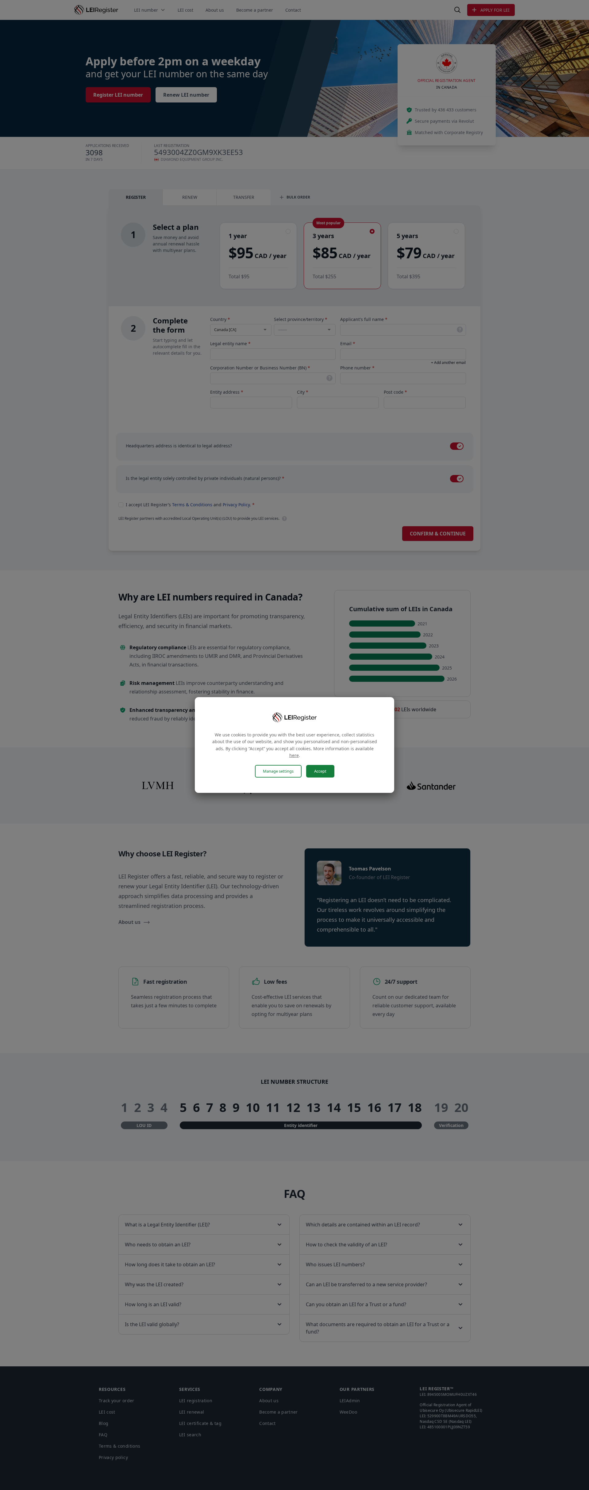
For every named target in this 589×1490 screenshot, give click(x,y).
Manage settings (278, 771)
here (294, 755)
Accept (320, 771)
